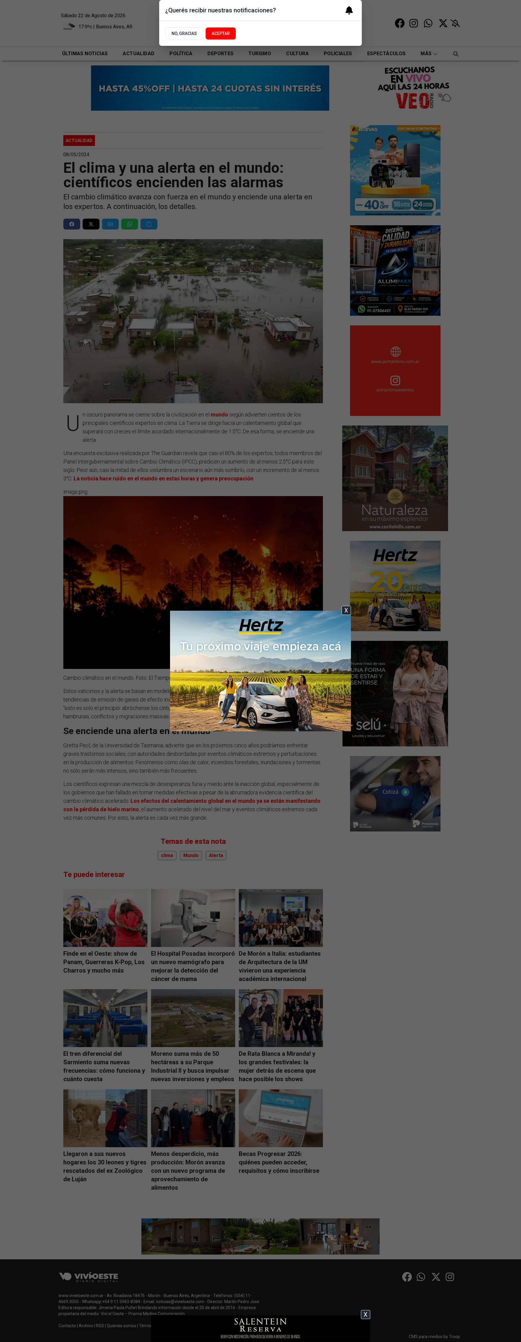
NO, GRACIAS (184, 33)
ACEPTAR (221, 33)
